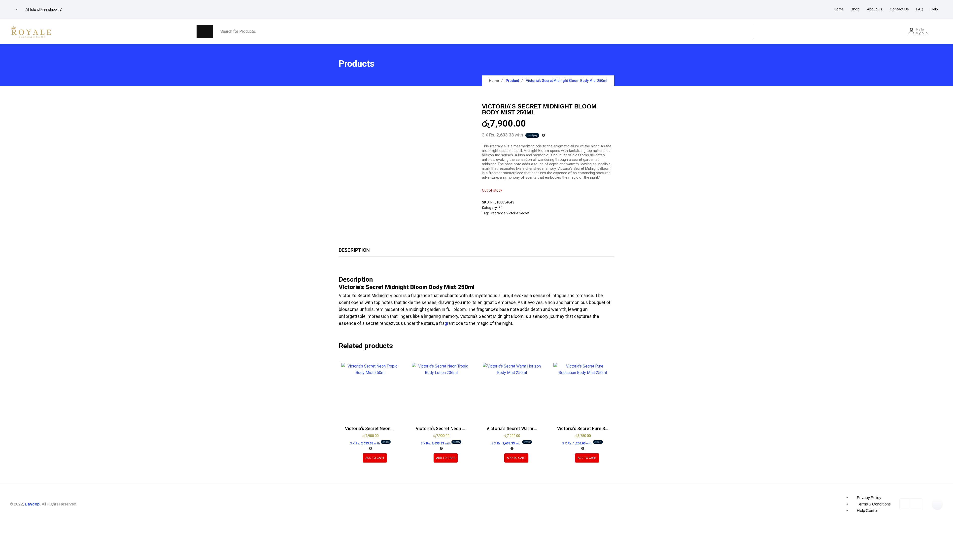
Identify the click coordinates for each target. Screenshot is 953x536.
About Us (874, 9)
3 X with (365, 443)
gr (446, 323)
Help (934, 9)
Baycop (32, 504)
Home (838, 9)
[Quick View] (355, 458)
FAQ (919, 9)
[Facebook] (905, 504)
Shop (855, 9)
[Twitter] (917, 504)
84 (501, 208)
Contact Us (899, 9)
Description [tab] (354, 250)
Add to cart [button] (374, 458)
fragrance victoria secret (509, 213)
